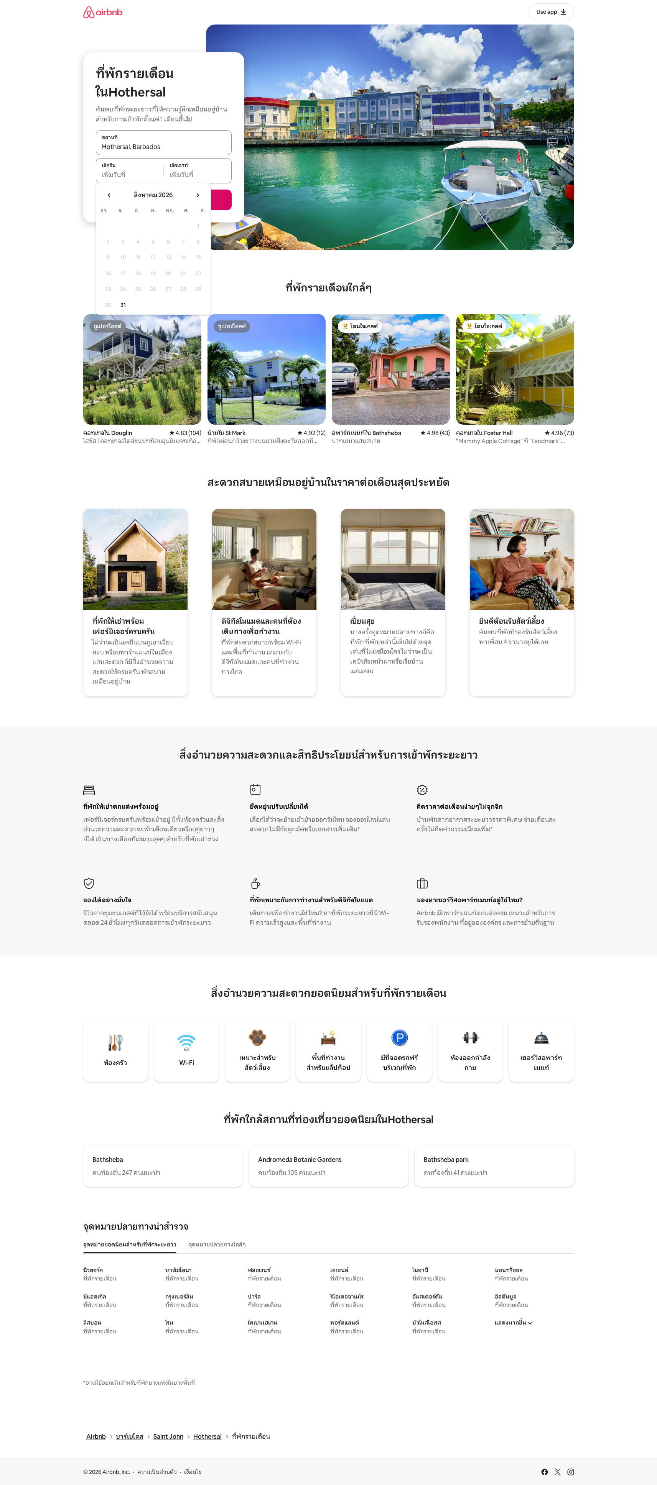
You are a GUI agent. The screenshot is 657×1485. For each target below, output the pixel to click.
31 (123, 304)
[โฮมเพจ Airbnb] (102, 12)
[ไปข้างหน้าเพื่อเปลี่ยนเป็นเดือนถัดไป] (197, 195)
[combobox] (164, 146)
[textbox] (130, 175)
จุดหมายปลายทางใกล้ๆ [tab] (217, 1244)
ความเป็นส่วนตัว (157, 1472)
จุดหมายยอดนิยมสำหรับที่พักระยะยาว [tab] (129, 1244)
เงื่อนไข (192, 1472)
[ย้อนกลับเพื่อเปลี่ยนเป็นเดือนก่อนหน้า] (109, 195)
